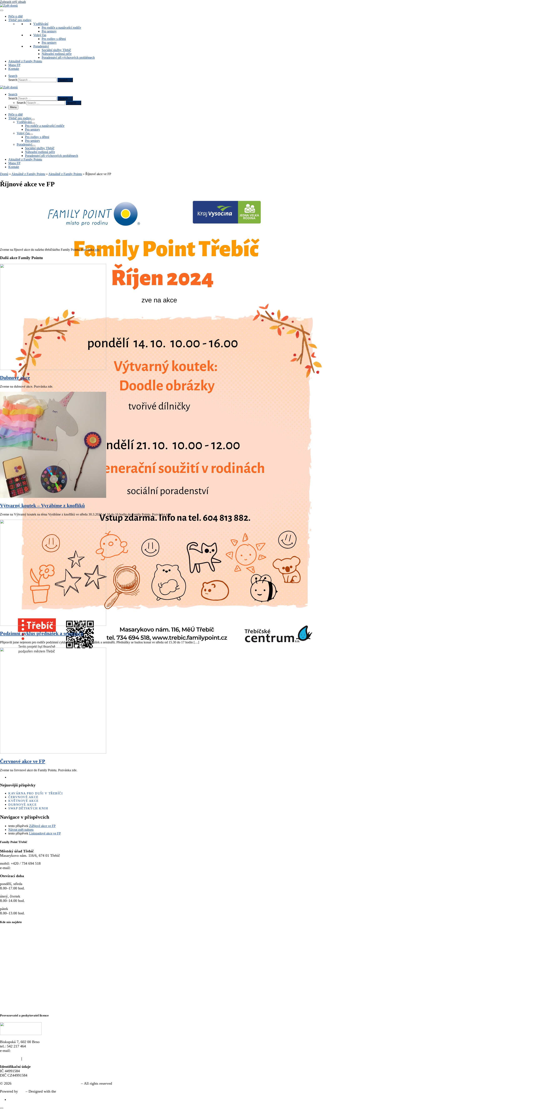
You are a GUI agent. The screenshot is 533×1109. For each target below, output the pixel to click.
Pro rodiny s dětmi (54, 39)
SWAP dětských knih (28, 808)
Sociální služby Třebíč (56, 50)
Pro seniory (49, 31)
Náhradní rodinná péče (57, 54)
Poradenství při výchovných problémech (68, 57)
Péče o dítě (15, 16)
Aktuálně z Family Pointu (25, 61)
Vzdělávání (40, 24)
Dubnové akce (15, 377)
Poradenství (41, 46)
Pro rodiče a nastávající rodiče (61, 27)
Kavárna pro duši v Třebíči (35, 793)
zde (97, 249)
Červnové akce (23, 797)
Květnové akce (23, 800)
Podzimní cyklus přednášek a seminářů (41, 633)
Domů (4, 174)
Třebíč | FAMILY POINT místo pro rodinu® (46, 1083)
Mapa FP (14, 65)
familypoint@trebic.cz (29, 868)
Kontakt (13, 68)
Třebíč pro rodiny (19, 20)
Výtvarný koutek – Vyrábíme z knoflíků (42, 505)
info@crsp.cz (22, 1050)
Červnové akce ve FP (22, 761)
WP (22, 1091)
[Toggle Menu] (1, 10)
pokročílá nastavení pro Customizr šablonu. (90, 1091)
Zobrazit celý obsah (13, 2)
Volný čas (39, 35)
